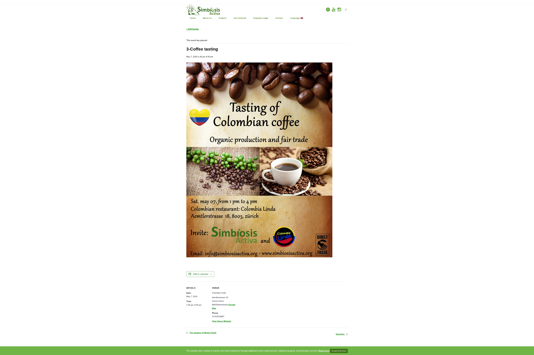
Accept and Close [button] (339, 351)
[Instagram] (339, 10)
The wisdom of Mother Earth (202, 333)
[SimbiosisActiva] (328, 10)
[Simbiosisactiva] (334, 10)
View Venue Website (221, 321)
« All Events (192, 29)
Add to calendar (200, 274)
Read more (324, 351)
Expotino (340, 334)
